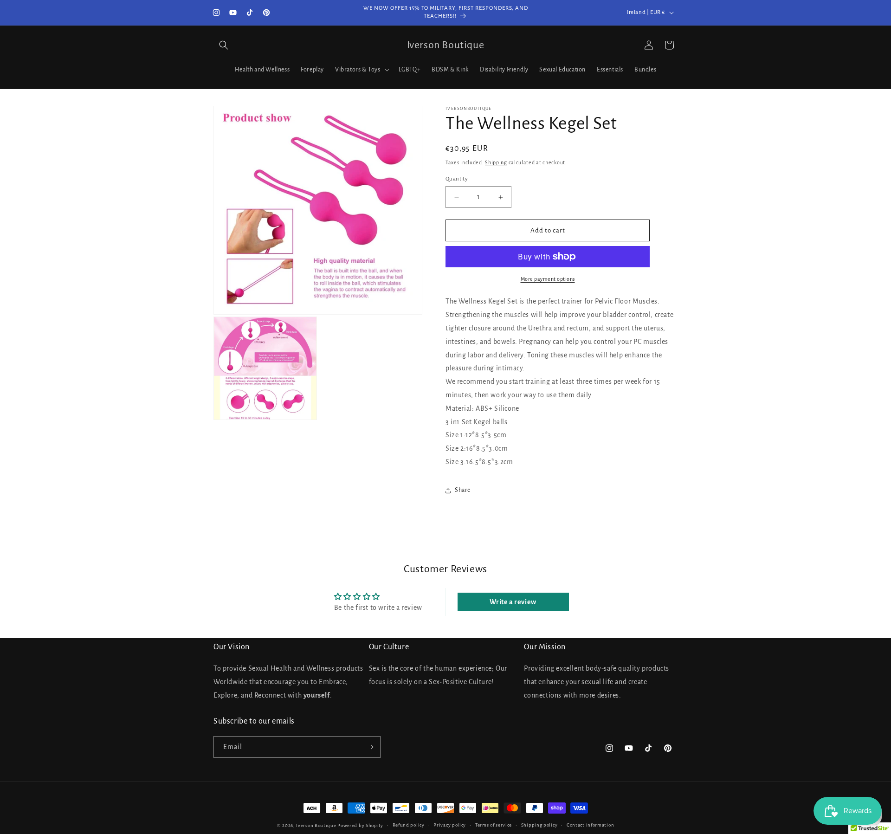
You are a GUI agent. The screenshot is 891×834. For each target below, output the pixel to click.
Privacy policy (449, 825)
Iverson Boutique (316, 825)
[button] (223, 45)
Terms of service (493, 825)
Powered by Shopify (360, 825)
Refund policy (409, 825)
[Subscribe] (370, 747)
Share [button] (463, 490)
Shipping (496, 162)
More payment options (548, 279)
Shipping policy (539, 825)
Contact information (590, 825)
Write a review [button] (513, 602)
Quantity (457, 179)
